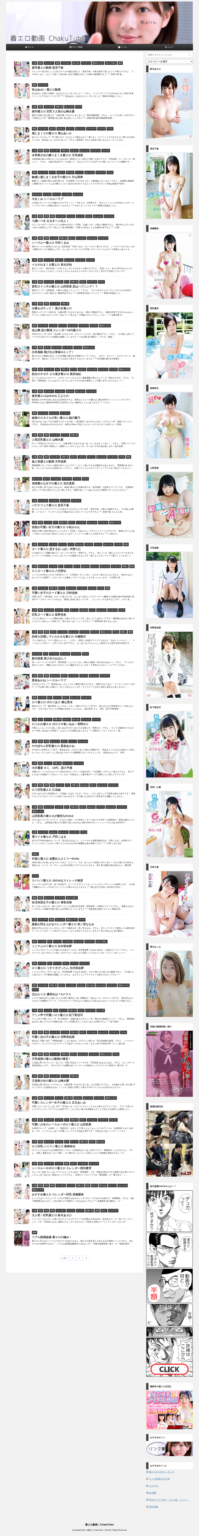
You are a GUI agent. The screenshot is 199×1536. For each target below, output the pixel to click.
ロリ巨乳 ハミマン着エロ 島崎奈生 (53, 1146)
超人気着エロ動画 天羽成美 (49, 461)
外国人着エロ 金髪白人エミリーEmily (55, 858)
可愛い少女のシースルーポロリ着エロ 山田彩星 (61, 1124)
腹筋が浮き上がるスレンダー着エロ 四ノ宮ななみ (63, 924)
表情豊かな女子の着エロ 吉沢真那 (53, 483)
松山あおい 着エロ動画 (46, 89)
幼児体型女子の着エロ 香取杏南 (52, 902)
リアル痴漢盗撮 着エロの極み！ (52, 1237)
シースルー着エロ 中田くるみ (50, 242)
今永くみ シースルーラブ (47, 198)
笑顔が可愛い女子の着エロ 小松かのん (56, 527)
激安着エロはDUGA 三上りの (50, 395)
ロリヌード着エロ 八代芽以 (49, 570)
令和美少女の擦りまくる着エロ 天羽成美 (57, 155)
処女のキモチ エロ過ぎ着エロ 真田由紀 (56, 374)
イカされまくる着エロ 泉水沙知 (52, 264)
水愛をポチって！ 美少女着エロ (52, 308)
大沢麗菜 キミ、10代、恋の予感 (52, 767)
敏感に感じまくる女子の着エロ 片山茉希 (57, 177)
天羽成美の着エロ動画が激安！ (51, 1058)
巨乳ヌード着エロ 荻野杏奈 (49, 614)
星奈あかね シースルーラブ (49, 680)
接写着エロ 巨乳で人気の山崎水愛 (53, 111)
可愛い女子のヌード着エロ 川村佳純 (54, 592)
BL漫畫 (152, 1492)
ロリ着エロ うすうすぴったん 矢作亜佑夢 (58, 968)
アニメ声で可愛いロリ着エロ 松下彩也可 (57, 1015)
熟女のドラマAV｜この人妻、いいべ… (169, 1499)
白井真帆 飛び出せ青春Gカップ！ (53, 352)
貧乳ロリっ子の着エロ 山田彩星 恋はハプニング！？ (65, 286)
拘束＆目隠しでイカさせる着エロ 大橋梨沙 (59, 636)
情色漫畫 (153, 1506)
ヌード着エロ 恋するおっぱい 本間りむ (56, 549)
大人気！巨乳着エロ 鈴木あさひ (52, 1215)
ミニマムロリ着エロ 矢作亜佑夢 (52, 946)
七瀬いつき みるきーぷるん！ (50, 220)
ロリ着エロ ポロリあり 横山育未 (52, 702)
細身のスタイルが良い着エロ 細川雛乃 (56, 417)
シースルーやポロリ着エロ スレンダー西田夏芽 (61, 1168)
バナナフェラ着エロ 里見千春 (50, 505)
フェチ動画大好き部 (159, 1478)
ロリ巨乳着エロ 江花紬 (46, 789)
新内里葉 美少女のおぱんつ (49, 658)
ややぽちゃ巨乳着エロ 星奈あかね (53, 746)
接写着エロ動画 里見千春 (47, 67)
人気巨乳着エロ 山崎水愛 (47, 439)
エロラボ (153, 1485)
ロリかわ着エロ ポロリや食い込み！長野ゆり (60, 724)
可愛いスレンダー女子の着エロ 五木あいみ (59, 1102)
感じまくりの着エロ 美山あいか (52, 133)
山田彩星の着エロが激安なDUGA (53, 816)
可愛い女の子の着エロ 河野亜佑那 (53, 1036)
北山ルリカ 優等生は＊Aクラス (51, 994)
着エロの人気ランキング (161, 1472)
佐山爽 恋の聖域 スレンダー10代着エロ (56, 330)
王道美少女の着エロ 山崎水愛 (50, 1080)
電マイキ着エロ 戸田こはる (49, 836)
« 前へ (65, 1258)
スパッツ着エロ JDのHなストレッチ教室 (57, 880)
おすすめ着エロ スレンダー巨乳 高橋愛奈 (58, 1194)
